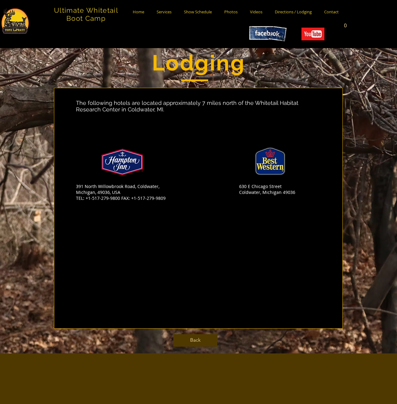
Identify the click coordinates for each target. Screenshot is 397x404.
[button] (345, 23)
